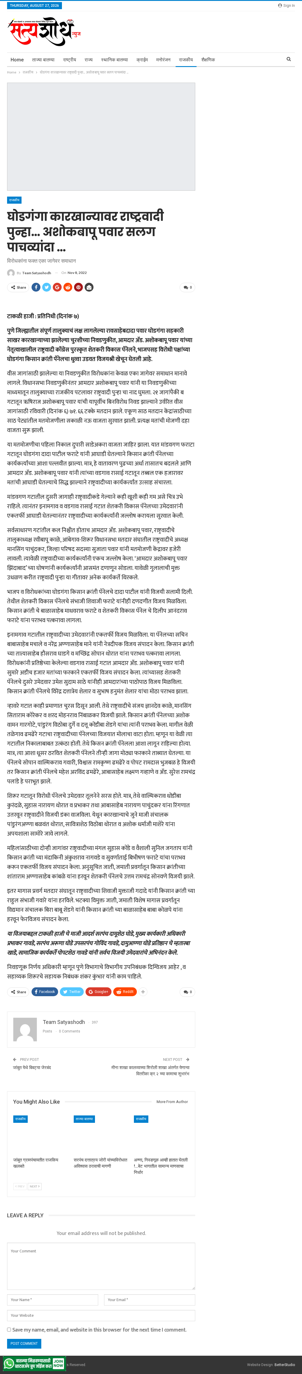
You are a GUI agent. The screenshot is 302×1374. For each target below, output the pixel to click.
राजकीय (186, 60)
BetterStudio (285, 1365)
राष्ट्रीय (69, 60)
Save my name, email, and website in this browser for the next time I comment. (99, 1330)
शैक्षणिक (208, 60)
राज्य (89, 60)
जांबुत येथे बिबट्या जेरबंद (32, 1067)
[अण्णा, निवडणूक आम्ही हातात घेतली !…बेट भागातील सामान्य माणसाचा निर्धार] (161, 1134)
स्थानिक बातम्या (114, 60)
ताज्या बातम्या (43, 60)
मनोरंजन (163, 60)
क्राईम (142, 60)
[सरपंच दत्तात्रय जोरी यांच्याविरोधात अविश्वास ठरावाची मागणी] (101, 1134)
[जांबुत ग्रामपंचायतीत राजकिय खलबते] (40, 1134)
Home (17, 60)
